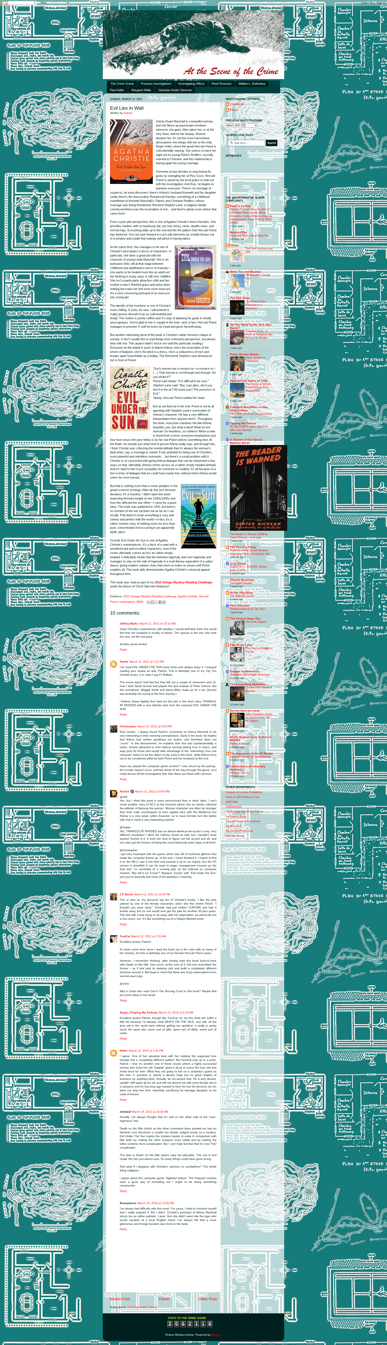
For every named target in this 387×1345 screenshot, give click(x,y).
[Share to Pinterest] (164, 602)
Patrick (124, 791)
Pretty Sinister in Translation (255, 359)
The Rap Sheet (240, 298)
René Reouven (221, 83)
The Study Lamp (241, 644)
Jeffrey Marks (129, 623)
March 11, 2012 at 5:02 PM (154, 726)
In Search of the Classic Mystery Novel (246, 441)
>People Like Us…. (241, 772)
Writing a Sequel (239, 743)
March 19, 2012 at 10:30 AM (150, 1111)
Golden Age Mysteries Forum (244, 811)
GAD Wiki (232, 801)
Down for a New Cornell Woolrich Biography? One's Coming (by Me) (250, 552)
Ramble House (235, 835)
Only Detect (238, 563)
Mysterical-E (233, 826)
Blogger (216, 1334)
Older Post (207, 1299)
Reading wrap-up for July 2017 (247, 608)
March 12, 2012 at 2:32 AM (148, 936)
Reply (123, 649)
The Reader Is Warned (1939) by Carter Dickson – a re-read (249, 536)
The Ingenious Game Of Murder (251, 753)
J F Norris (126, 894)
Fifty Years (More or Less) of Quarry (251, 413)
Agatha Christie (187, 596)
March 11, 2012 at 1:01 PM (146, 661)
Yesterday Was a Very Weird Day (249, 235)
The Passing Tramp (243, 547)
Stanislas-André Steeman (175, 90)
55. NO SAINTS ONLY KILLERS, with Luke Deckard (249, 428)
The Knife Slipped (256, 621)
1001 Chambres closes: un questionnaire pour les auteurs (259, 717)
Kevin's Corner (240, 205)
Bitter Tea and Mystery (245, 271)
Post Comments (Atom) (142, 1307)
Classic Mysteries (242, 579)
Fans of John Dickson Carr (243, 797)
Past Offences (239, 605)
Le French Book (236, 816)
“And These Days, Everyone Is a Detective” (256, 305)
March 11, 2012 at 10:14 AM (157, 623)
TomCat (125, 936)
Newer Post (120, 1299)
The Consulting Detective (247, 684)
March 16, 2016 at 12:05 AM (156, 1203)
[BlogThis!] (153, 602)
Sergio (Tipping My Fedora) (138, 1012)
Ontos (234, 245)
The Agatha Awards (241, 583)
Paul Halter (117, 90)
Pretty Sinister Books (244, 354)
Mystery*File (238, 232)
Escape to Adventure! (245, 671)
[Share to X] (156, 602)
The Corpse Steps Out (245, 618)
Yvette (124, 661)
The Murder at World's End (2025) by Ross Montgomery (258, 387)
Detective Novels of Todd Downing (250, 756)
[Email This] (149, 602)
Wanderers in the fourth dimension (250, 674)
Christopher (128, 726)
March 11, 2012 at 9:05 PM (152, 791)
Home (164, 1299)
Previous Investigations (156, 83)
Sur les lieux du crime (245, 710)
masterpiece (127, 601)
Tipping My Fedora (243, 423)
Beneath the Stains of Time (248, 380)
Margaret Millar (141, 90)
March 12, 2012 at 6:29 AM (176, 1012)
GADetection (234, 806)
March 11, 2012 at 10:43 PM (152, 894)
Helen (124, 1050)
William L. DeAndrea (251, 83)
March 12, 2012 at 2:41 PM (146, 1050)
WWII (139, 601)
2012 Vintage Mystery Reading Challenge (183, 582)
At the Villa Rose (241, 592)
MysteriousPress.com (239, 830)
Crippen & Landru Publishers (244, 792)
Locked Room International (243, 821)
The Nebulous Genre (242, 595)
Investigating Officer (191, 83)
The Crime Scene (122, 83)
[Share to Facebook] (160, 602)
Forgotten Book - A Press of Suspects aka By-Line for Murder (259, 334)
